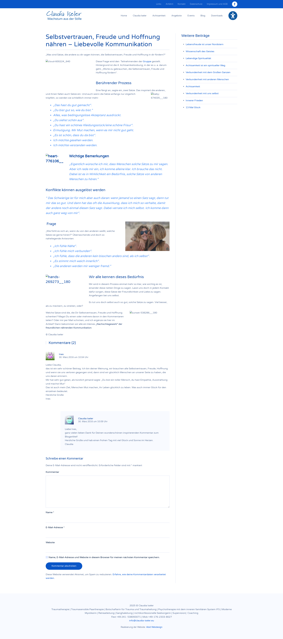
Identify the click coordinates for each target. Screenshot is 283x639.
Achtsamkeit (193, 86)
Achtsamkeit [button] (159, 15)
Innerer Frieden (194, 100)
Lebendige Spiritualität (198, 58)
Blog (202, 15)
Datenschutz (196, 4)
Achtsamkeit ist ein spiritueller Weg (205, 65)
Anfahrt (169, 4)
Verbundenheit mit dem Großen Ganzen (208, 72)
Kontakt (181, 4)
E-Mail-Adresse (55, 527)
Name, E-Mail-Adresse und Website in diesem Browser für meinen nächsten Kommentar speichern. (104, 557)
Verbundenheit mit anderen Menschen (207, 79)
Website (50, 542)
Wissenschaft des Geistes (200, 51)
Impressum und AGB (217, 4)
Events (191, 15)
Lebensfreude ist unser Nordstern (204, 44)
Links (158, 4)
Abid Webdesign (154, 627)
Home (124, 15)
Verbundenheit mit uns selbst (202, 93)
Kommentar (52, 472)
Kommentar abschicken (64, 566)
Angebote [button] (176, 15)
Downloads (217, 15)
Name (50, 512)
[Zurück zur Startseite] (64, 15)
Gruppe (147, 61)
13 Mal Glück (193, 107)
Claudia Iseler (140, 15)
